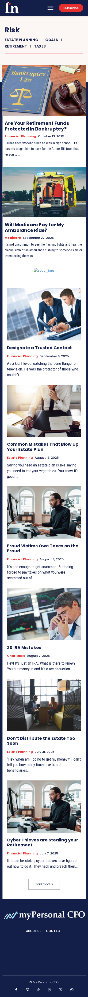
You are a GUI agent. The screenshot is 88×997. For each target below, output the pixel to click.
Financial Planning (20, 136)
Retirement (16, 46)
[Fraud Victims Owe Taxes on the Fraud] (44, 512)
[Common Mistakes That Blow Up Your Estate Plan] (44, 411)
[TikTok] (38, 990)
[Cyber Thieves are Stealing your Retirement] (44, 806)
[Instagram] (27, 990)
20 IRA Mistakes (24, 647)
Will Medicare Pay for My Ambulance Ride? (34, 227)
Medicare (13, 238)
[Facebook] (16, 990)
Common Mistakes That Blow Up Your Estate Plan (43, 446)
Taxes (40, 46)
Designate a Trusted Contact (39, 348)
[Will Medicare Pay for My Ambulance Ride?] (44, 192)
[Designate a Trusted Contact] (44, 314)
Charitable (16, 656)
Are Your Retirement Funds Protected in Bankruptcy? (37, 126)
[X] (60, 990)
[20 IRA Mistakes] (44, 614)
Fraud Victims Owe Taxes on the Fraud (42, 548)
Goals (51, 39)
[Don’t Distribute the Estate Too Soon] (44, 705)
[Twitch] (49, 990)
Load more (42, 884)
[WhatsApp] (72, 990)
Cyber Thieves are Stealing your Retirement (42, 842)
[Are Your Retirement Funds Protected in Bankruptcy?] (44, 90)
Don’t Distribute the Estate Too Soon (41, 740)
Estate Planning (21, 39)
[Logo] (12, 7)
